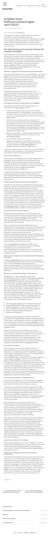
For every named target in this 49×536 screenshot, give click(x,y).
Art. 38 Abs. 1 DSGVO (37, 396)
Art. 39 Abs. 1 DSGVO (19, 108)
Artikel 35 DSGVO (15, 136)
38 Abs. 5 (11, 244)
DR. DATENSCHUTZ (21, 32)
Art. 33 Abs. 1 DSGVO (21, 283)
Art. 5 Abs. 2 (28, 63)
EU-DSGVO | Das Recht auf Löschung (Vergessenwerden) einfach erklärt (12, 491)
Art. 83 (21, 67)
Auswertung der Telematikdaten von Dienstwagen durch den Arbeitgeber (34, 491)
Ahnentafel (7, 8)
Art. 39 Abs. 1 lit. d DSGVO (19, 219)
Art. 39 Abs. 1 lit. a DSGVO (14, 192)
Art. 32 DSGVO (33, 421)
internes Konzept (33, 285)
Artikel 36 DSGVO (29, 144)
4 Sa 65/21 (31, 296)
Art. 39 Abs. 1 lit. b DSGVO (14, 359)
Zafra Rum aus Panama (9, 518)
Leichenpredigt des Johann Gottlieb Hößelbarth (16, 510)
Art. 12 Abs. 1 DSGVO (16, 303)
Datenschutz (19, 28)
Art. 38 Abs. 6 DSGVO (14, 260)
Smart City (5, 514)
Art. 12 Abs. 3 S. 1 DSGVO (15, 317)
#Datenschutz (8, 479)
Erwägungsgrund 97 (12, 206)
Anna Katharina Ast (8, 522)
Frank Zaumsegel (12, 28)
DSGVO (43, 39)
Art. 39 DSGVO (35, 103)
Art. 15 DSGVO (14, 307)
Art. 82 (17, 67)
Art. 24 (34, 63)
